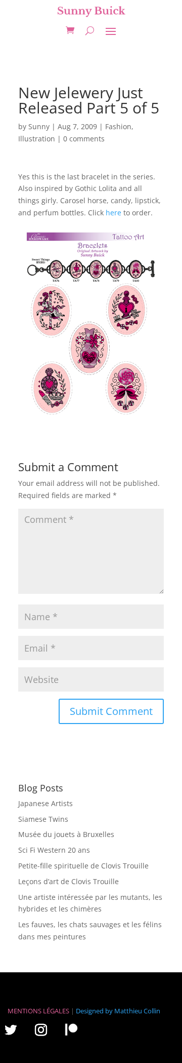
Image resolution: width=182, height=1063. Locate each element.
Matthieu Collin (137, 1010)
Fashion (118, 126)
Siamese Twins (43, 819)
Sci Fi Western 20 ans (54, 850)
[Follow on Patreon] (71, 1029)
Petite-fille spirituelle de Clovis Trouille (83, 865)
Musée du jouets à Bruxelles (66, 834)
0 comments (84, 138)
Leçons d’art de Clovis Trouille (68, 881)
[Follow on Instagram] (41, 1029)
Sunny (39, 126)
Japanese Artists (45, 803)
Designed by (94, 1010)
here (113, 212)
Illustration (36, 138)
